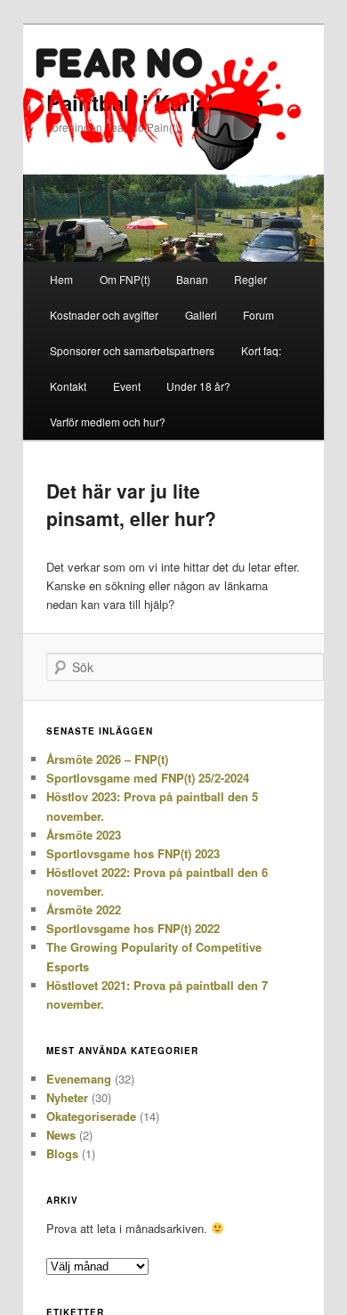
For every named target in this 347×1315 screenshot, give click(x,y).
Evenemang (78, 1078)
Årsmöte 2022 (83, 909)
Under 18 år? (198, 386)
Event (127, 386)
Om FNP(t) (125, 279)
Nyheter (67, 1097)
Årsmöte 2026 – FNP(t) (107, 759)
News (61, 1134)
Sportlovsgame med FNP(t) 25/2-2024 (147, 777)
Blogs (62, 1153)
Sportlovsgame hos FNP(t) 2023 (133, 853)
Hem (61, 279)
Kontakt (68, 386)
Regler (250, 279)
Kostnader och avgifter (104, 314)
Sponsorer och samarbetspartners (132, 350)
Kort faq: (261, 350)
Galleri (201, 314)
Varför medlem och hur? (107, 421)
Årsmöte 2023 (83, 834)
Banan (192, 279)
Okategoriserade (91, 1116)
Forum (258, 314)
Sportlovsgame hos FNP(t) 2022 (133, 928)
